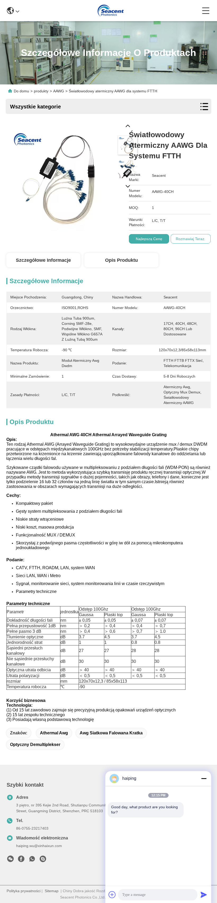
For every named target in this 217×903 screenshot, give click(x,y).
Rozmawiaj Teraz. (190, 239)
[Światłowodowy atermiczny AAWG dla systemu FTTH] (60, 177)
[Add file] (112, 894)
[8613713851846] (32, 860)
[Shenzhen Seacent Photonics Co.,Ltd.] (110, 10)
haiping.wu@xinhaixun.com (39, 846)
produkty (41, 91)
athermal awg (54, 733)
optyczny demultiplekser (35, 744)
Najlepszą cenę (149, 239)
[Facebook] (21, 860)
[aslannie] (43, 860)
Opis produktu (121, 260)
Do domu (21, 91)
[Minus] (204, 778)
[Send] (204, 894)
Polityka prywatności (23, 891)
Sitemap (51, 891)
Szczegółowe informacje (43, 260)
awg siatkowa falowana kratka (111, 733)
